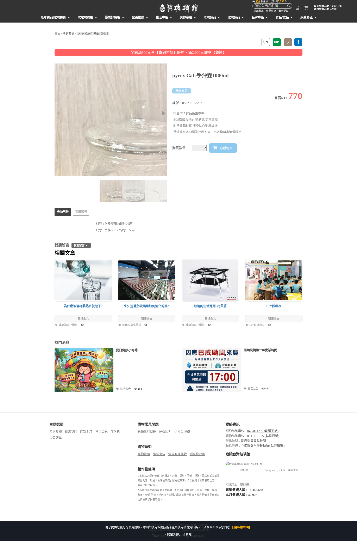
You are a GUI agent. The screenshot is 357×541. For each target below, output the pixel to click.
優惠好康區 (112, 17)
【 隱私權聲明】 (241, 527)
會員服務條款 (177, 454)
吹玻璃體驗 (85, 17)
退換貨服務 (182, 431)
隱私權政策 (197, 454)
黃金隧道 (283, 11)
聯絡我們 (71, 431)
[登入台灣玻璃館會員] (297, 8)
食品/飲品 (282, 17)
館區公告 (126, 388)
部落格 (115, 431)
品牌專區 (258, 17)
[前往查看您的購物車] (306, 8)
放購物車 (225, 148)
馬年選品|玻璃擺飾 (53, 17)
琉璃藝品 (259, 11)
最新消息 (86, 431)
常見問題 (101, 431)
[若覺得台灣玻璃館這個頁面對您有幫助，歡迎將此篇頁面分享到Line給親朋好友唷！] (277, 42)
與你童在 (186, 17)
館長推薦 (138, 17)
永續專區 (306, 17)
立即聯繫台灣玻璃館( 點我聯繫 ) (263, 446)
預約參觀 (55, 431)
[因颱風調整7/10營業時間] (211, 370)
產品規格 (63, 211)
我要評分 (181, 90)
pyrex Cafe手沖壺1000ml (93, 33)
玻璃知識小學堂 (68, 324)
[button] (163, 113)
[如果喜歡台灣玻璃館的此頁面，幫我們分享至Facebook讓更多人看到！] (298, 42)
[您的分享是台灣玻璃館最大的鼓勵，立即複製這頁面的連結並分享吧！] (288, 42)
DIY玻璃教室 (257, 324)
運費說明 (165, 431)
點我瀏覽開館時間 (253, 441)
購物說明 (144, 454)
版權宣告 (159, 454)
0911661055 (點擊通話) (263, 436)
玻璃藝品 (234, 17)
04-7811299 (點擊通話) (262, 431)
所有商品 (68, 33)
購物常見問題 (147, 431)
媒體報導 (55, 437)
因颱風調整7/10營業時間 (260, 350)
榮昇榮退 (271, 11)
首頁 (57, 33)
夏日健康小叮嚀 (127, 350)
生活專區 (162, 17)
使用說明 (81, 211)
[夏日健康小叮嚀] (84, 370)
